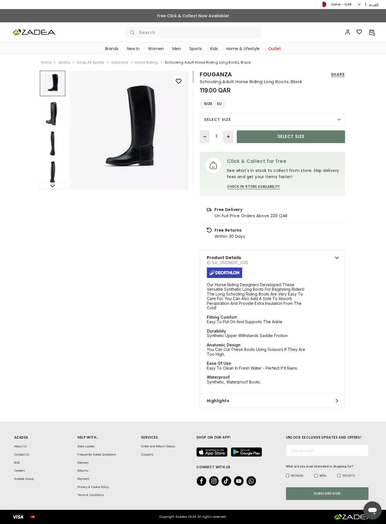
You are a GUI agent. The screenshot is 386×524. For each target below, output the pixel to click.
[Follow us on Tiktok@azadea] (224, 481)
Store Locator (86, 446)
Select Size (217, 119)
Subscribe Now (327, 493)
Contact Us (21, 454)
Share (338, 74)
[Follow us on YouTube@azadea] (237, 481)
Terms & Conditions (90, 495)
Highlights (218, 400)
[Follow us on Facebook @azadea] (199, 481)
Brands (111, 48)
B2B (17, 462)
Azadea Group (24, 478)
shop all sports (90, 62)
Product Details (224, 257)
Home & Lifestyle (243, 48)
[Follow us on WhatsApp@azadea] (249, 481)
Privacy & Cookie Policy (93, 487)
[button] (372, 32)
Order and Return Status (158, 446)
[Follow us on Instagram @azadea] (212, 481)
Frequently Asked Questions (96, 454)
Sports (195, 48)
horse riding (146, 62)
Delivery (83, 462)
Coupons (147, 454)
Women (156, 48)
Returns (82, 470)
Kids (214, 48)
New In (133, 48)
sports (64, 62)
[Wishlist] (359, 32)
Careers (19, 470)
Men (176, 48)
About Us (20, 446)
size (208, 104)
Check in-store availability (253, 186)
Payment (83, 478)
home (46, 62)
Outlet (274, 48)
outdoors (119, 62)
